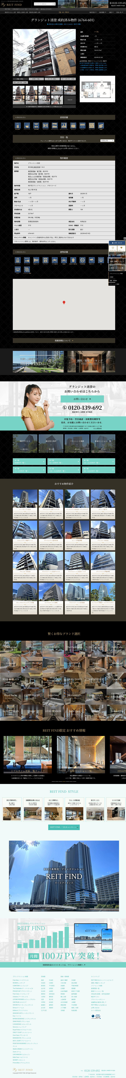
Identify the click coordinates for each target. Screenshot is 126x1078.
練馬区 (51, 1005)
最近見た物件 (113, 250)
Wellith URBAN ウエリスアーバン (23, 1049)
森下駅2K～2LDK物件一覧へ (92, 461)
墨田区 (43, 994)
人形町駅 (63, 999)
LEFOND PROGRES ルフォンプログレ (24, 999)
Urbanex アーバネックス (20, 996)
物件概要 (101, 12)
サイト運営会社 (97, 428)
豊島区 (51, 996)
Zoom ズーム (17, 1052)
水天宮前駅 (64, 1002)
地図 (110, 12)
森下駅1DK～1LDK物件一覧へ (57, 470)
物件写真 (92, 12)
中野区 (43, 1002)
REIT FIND (7, 9)
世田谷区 (52, 994)
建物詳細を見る (21, 117)
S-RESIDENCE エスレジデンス (22, 1024)
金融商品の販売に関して (98, 1002)
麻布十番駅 (64, 980)
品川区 (43, 988)
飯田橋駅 (74, 994)
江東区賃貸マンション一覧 (19, 9)
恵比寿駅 (74, 983)
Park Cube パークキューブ (21, 994)
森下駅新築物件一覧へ (20, 461)
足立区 (43, 1007)
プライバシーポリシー (98, 999)
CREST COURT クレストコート (22, 1032)
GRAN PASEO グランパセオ (21, 1021)
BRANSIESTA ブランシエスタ (22, 1038)
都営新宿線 (32, 171)
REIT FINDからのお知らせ (99, 1005)
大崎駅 (73, 1002)
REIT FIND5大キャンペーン (63, 827)
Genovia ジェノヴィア (19, 1027)
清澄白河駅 (46, 176)
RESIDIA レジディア (19, 983)
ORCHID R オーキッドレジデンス (23, 1005)
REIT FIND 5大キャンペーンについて (102, 980)
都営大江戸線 (32, 174)
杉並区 (51, 1002)
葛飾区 (51, 1007)
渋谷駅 (73, 980)
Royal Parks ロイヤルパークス (22, 1030)
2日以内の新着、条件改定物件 (100, 994)
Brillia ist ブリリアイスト (20, 1010)
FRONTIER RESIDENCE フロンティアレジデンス (25, 1045)
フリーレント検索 (96, 985)
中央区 (51, 980)
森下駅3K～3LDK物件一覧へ (91, 470)
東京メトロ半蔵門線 (34, 176)
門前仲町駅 (74, 985)
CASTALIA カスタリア (19, 1002)
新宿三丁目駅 (75, 991)
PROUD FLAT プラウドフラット (22, 991)
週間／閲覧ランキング (98, 983)
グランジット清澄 (33, 9)
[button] (89, 756)
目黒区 (51, 988)
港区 (42, 980)
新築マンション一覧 (97, 991)
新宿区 (43, 985)
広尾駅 (63, 988)
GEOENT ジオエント (19, 1060)
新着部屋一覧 (95, 988)
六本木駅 (63, 983)
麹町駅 (73, 999)
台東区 (51, 991)
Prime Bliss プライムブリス (21, 1063)
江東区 (35, 167)
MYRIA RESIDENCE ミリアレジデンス (24, 1018)
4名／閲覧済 (65, 12)
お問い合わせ (81, 399)
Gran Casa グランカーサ (20, 1035)
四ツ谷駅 (74, 996)
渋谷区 (43, 983)
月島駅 (63, 1010)
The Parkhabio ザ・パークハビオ (23, 988)
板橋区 (43, 1005)
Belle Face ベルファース (20, 1057)
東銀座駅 (63, 1005)
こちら (59, 148)
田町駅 (63, 994)
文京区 (43, 991)
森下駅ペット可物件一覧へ (22, 470)
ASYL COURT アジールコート (22, 1041)
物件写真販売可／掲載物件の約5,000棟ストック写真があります (45, 106)
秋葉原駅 (74, 1010)
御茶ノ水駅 (74, 1007)
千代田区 (52, 985)
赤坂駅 (63, 985)
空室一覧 (118, 12)
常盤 (38, 167)
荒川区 (51, 999)
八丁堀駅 (63, 1007)
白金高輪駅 (64, 991)
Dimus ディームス (18, 1007)
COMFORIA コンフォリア (20, 985)
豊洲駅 (73, 988)
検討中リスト (95, 996)
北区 (42, 999)
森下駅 (39, 171)
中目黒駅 (74, 1005)
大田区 (43, 996)
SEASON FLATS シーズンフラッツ (23, 1013)
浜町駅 (39, 182)
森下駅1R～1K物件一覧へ (56, 461)
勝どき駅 (63, 996)
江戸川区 (44, 1010)
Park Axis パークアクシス (21, 980)
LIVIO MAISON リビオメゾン (21, 1054)
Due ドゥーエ (17, 1016)
